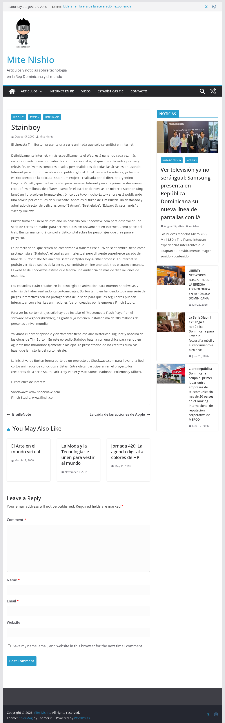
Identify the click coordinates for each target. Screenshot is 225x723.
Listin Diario (52, 117)
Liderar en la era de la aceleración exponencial (97, 7)
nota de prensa (171, 160)
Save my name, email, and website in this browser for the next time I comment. (78, 646)
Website (13, 622)
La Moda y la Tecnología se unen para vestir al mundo (77, 454)
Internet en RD (61, 91)
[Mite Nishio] (12, 91)
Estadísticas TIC (110, 91)
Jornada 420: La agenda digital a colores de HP (127, 451)
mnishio (194, 226)
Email (13, 601)
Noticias (191, 160)
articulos (18, 117)
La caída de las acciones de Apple (117, 414)
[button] (40, 91)
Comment (16, 519)
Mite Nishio (30, 59)
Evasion (34, 117)
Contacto (139, 91)
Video (86, 91)
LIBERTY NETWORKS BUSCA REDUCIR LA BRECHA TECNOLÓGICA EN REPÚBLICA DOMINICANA (200, 284)
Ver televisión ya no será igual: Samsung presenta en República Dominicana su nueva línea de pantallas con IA (185, 193)
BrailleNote (21, 414)
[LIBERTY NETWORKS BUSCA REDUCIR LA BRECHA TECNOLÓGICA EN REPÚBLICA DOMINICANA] (171, 288)
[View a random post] (213, 91)
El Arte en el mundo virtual (25, 449)
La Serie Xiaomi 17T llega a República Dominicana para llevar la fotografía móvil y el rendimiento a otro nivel (201, 333)
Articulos (29, 91)
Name (13, 580)
